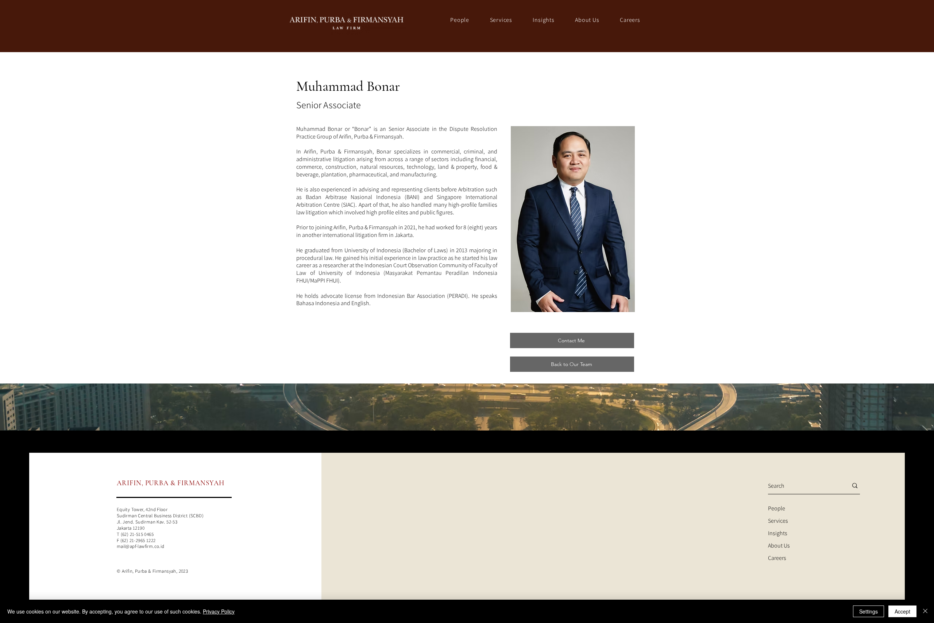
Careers (777, 558)
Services (778, 521)
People (776, 508)
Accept (902, 611)
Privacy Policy (219, 611)
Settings (868, 611)
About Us (779, 545)
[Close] (925, 611)
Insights (777, 533)
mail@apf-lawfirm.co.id (141, 546)
